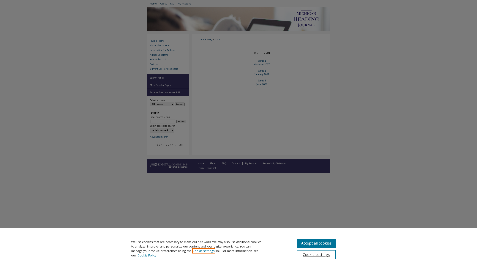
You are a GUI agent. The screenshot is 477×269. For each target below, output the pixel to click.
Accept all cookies (316, 243)
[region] (238, 248)
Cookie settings (204, 251)
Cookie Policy (147, 255)
